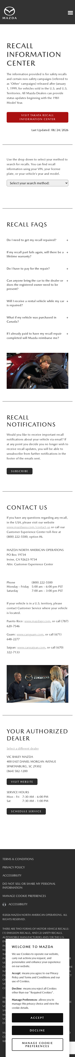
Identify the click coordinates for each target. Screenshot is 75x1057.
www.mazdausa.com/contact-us (28, 527)
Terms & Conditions (18, 859)
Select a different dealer (23, 748)
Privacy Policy (13, 867)
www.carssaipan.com (31, 647)
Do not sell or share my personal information (28, 885)
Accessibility (11, 875)
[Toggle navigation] (70, 12)
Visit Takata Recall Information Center (38, 117)
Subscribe (19, 471)
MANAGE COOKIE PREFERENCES (24, 896)
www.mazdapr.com (37, 621)
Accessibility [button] (17, 904)
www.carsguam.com (30, 634)
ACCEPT (37, 1017)
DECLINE (37, 1030)
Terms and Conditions (37, 977)
